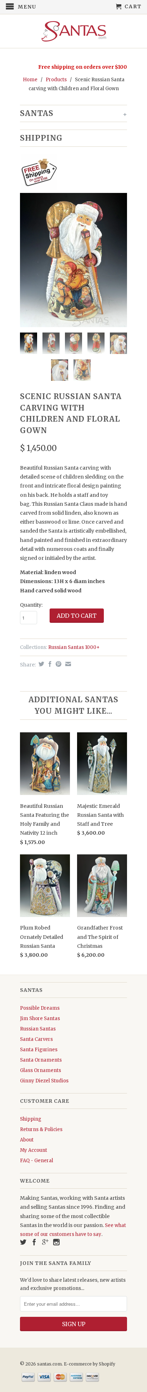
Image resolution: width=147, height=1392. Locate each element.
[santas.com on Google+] (45, 1242)
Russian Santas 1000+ (74, 647)
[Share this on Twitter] (40, 664)
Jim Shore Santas (40, 1018)
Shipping (30, 1119)
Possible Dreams (40, 1008)
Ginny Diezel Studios (44, 1081)
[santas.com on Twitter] (23, 1242)
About (27, 1140)
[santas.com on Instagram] (56, 1242)
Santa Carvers (36, 1039)
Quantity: (31, 605)
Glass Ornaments (40, 1070)
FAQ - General (36, 1161)
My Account (33, 1150)
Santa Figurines (38, 1050)
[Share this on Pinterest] (57, 664)
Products (56, 80)
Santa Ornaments (41, 1060)
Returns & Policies (41, 1129)
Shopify (107, 1364)
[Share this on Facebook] (49, 664)
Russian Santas (38, 1029)
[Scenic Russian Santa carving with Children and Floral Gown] (73, 260)
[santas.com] (73, 31)
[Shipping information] (70, 173)
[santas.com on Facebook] (34, 1242)
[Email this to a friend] (67, 664)
